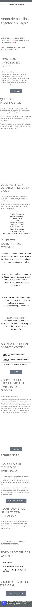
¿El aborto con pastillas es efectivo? (15, 364)
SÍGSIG (14, 42)
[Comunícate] (4, 603)
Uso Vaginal (7, 562)
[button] (16, 354)
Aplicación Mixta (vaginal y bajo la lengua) (15, 570)
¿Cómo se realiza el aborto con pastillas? (14, 354)
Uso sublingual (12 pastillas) (13, 566)
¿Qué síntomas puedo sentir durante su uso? (16, 360)
